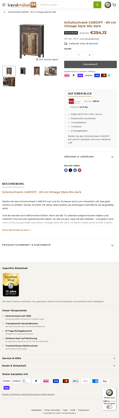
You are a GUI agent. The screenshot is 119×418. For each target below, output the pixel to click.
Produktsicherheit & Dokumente (26, 244)
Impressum (83, 410)
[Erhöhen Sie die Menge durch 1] (89, 55)
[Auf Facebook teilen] (66, 170)
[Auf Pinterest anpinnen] (79, 170)
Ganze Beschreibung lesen (15, 230)
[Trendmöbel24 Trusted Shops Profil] (107, 5)
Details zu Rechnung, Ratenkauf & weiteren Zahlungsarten (28, 394)
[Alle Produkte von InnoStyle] (74, 101)
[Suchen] (97, 4)
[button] (9, 71)
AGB (73, 410)
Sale (65, 410)
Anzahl (67, 49)
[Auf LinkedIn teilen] (75, 170)
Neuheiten (36, 410)
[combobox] (66, 4)
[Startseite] (5, 12)
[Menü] (114, 389)
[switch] (109, 407)
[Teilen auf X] (70, 170)
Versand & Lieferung (79, 156)
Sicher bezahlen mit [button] (15, 374)
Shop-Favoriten (52, 410)
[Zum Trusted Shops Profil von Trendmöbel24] (11, 284)
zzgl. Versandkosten (89, 38)
